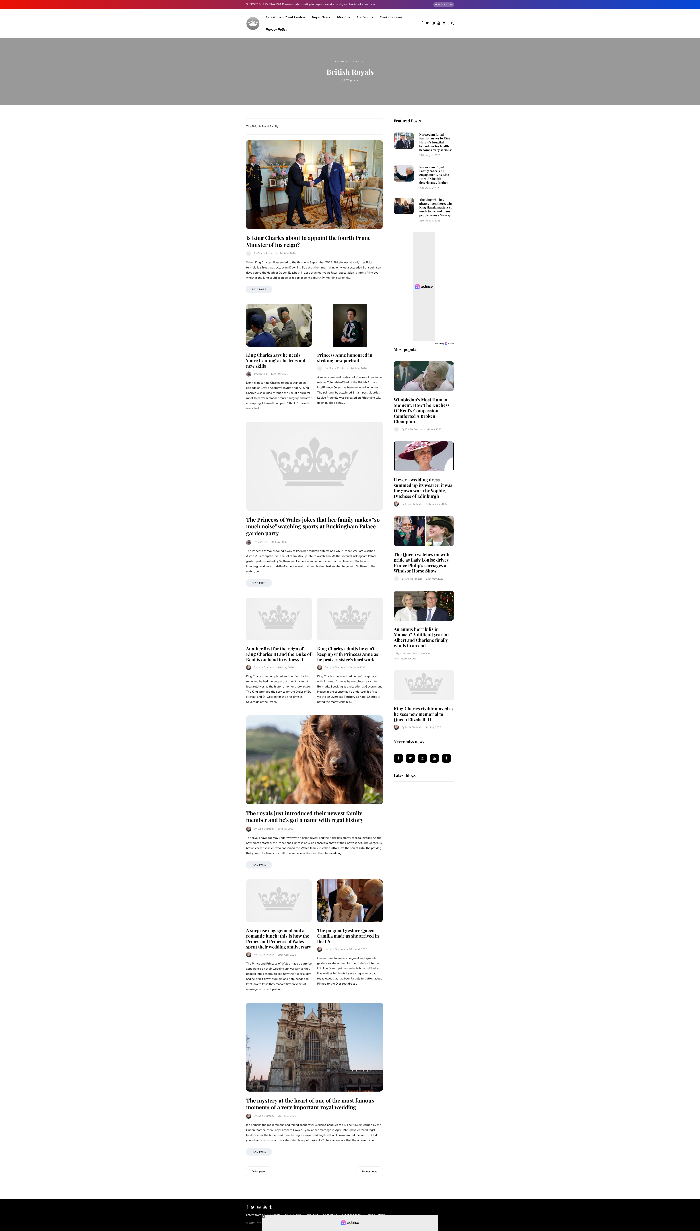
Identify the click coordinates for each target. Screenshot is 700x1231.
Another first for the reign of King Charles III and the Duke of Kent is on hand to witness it (278, 654)
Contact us (365, 17)
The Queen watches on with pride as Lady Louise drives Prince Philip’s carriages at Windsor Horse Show (422, 562)
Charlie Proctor (265, 253)
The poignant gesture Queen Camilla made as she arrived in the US (348, 935)
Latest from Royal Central (285, 17)
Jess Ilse (262, 374)
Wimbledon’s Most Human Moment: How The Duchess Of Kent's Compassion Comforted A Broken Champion (422, 410)
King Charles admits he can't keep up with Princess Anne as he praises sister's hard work (347, 654)
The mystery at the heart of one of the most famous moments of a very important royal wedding (310, 1104)
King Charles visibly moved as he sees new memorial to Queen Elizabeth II (424, 714)
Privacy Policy (276, 29)
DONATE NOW (443, 4)
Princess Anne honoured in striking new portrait (344, 357)
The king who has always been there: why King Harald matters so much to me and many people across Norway (435, 207)
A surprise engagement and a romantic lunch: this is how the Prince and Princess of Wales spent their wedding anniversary (278, 938)
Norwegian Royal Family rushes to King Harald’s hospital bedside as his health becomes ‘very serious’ (435, 142)
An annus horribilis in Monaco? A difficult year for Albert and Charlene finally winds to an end (421, 637)
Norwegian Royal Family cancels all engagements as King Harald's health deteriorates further (434, 174)
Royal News (321, 17)
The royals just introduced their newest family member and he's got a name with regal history (304, 816)
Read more (259, 289)
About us (343, 17)
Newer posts (369, 1171)
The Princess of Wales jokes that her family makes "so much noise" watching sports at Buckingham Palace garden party (313, 526)
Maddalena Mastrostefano (415, 653)
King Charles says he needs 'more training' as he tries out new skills (276, 360)
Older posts (258, 1171)
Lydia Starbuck (265, 667)
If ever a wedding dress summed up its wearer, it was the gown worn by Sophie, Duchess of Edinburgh (423, 488)
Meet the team (391, 17)
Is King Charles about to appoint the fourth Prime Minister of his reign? (308, 241)
